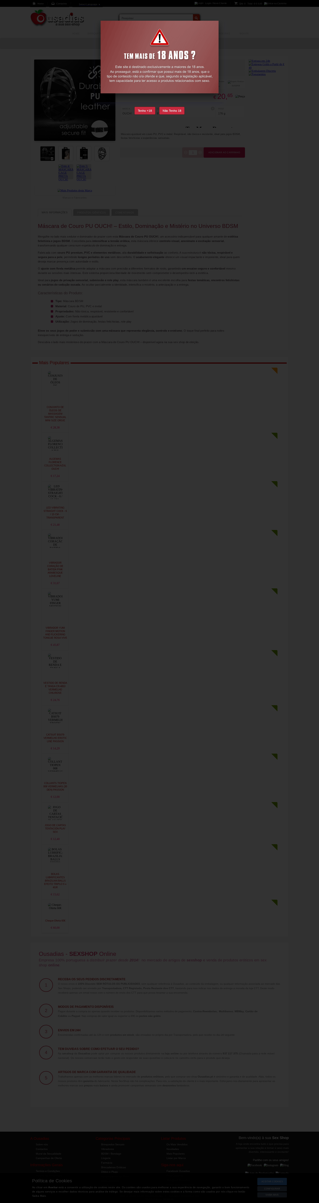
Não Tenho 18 (172, 110)
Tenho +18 (145, 110)
